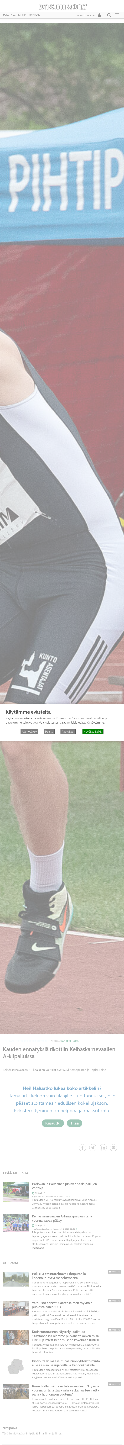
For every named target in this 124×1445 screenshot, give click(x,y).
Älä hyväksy (29, 731)
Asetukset (68, 731)
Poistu (49, 731)
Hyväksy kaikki (92, 731)
